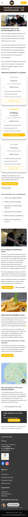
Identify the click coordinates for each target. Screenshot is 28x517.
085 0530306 (6, 446)
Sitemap (24, 515)
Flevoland (3, 50)
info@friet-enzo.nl (9, 448)
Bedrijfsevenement (6, 494)
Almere (3, 402)
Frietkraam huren (5, 483)
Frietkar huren (5, 474)
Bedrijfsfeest (4, 491)
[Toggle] (4, 87)
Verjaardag (4, 495)
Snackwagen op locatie (7, 477)
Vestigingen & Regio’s (7, 480)
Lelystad (9, 402)
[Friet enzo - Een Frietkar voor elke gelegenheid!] (12, 2)
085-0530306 (14, 504)
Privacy (20, 512)
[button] (2, 3)
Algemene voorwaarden (12, 512)
